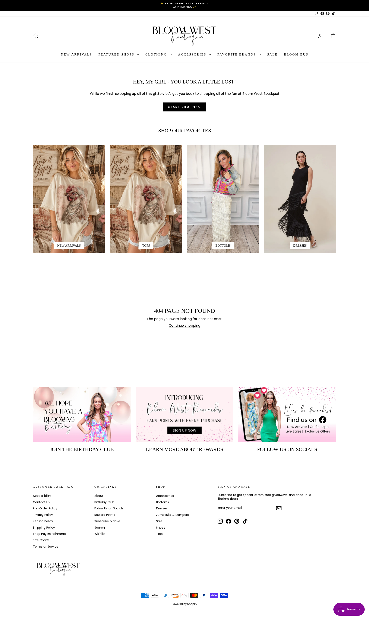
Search (99, 527)
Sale (272, 54)
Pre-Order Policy (45, 508)
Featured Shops (117, 54)
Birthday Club (104, 502)
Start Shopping (184, 107)
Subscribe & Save (107, 521)
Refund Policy (43, 521)
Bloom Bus (296, 54)
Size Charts (41, 540)
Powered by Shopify (184, 604)
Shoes (160, 527)
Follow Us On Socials (287, 449)
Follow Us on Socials (108, 508)
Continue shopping (184, 325)
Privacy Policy (43, 515)
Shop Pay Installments (49, 534)
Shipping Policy (44, 527)
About (98, 496)
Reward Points (104, 515)
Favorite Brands (237, 54)
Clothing (156, 54)
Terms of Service (45, 546)
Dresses (162, 508)
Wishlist (99, 534)
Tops (159, 534)
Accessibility (42, 496)
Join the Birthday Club (82, 449)
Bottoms (162, 502)
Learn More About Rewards (184, 449)
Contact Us (41, 502)
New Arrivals (76, 54)
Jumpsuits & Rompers (172, 515)
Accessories (193, 54)
